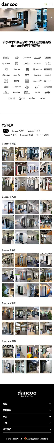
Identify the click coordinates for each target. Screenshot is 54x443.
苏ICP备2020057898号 (14, 439)
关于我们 (7, 429)
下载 (5, 422)
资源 (5, 403)
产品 (5, 416)
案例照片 (7, 410)
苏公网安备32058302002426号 (37, 439)
